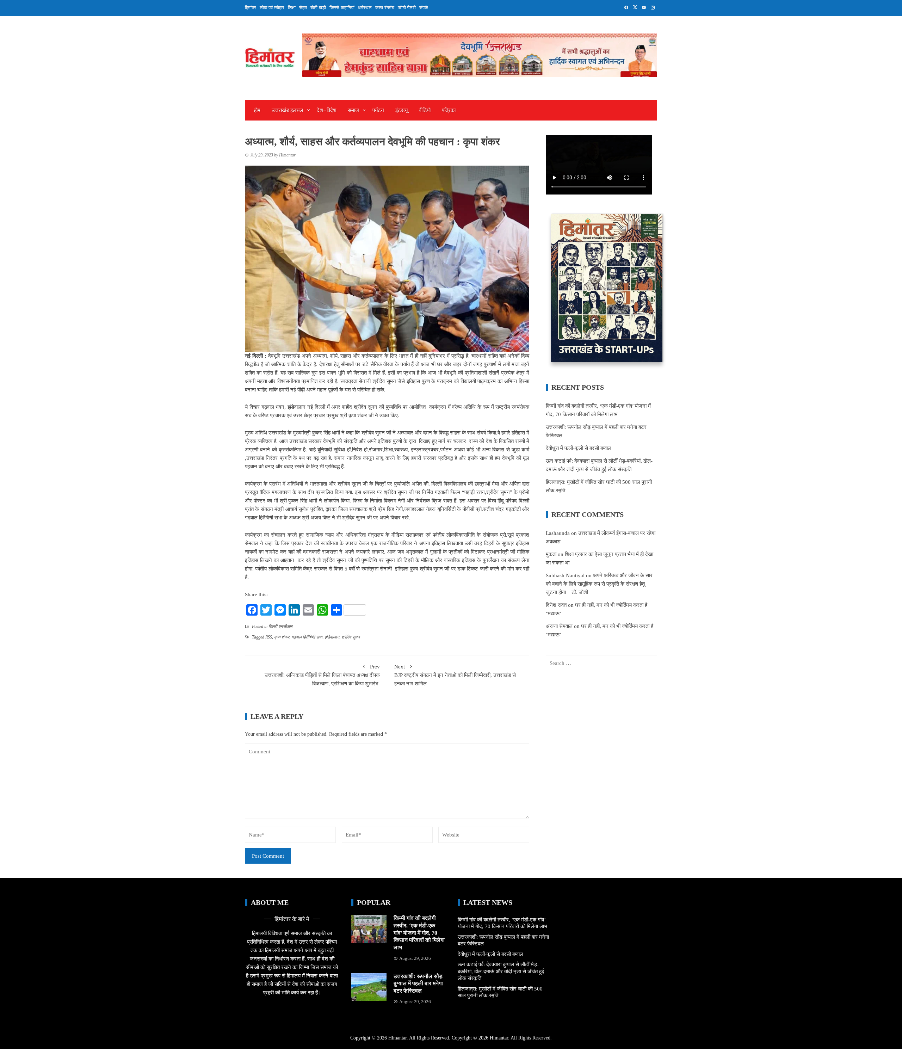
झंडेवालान (332, 637)
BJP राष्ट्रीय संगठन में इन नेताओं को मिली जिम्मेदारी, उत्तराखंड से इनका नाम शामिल (455, 675)
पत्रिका (449, 110)
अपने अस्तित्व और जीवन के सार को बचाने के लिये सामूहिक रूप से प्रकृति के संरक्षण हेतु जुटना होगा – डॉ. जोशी (599, 584)
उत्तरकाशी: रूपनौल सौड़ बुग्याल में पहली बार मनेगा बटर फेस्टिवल (418, 983)
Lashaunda (558, 533)
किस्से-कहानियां (341, 7)
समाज (353, 110)
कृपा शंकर (281, 637)
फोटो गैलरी (407, 7)
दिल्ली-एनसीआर (280, 626)
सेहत (303, 7)
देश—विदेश (326, 110)
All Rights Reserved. (531, 1038)
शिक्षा (292, 7)
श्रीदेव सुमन (350, 637)
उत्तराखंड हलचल (287, 110)
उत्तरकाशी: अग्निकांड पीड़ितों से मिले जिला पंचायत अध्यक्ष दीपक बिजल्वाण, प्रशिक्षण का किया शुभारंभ (322, 675)
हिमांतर (250, 7)
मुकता (551, 554)
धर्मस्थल (365, 7)
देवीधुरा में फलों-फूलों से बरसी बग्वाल (578, 448)
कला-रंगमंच (384, 7)
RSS (268, 637)
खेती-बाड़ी (318, 7)
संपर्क (423, 7)
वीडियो (425, 110)
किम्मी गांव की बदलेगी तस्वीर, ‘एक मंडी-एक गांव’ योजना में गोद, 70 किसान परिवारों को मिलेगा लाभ (419, 932)
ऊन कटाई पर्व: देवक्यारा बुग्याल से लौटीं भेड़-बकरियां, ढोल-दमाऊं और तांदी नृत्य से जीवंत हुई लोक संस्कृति (501, 971)
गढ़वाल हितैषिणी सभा (306, 637)
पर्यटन (378, 110)
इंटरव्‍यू (401, 110)
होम (257, 110)
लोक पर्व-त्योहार (272, 7)
